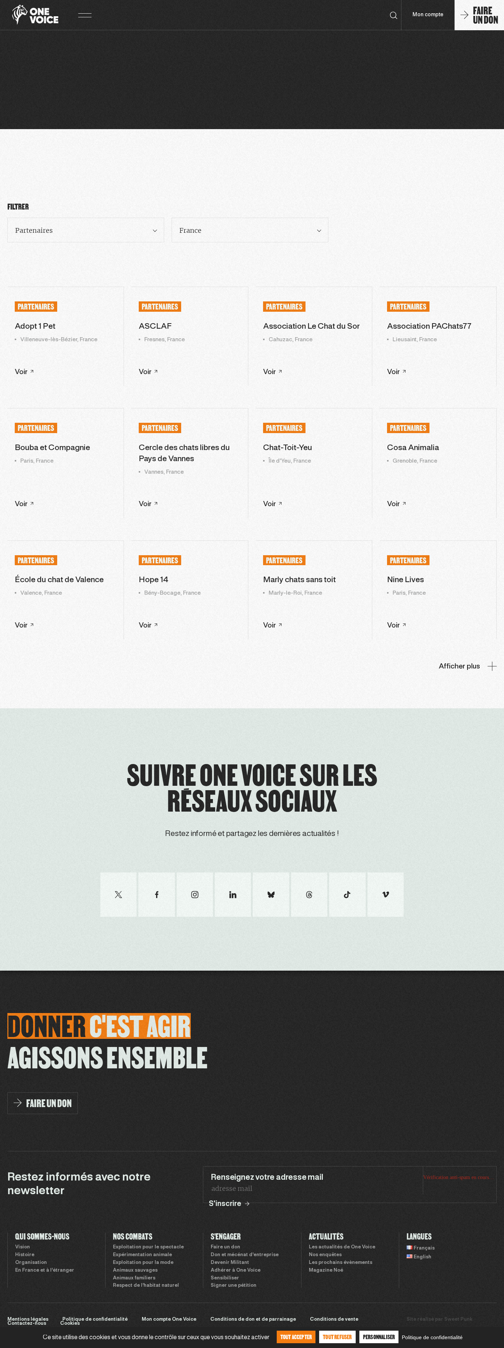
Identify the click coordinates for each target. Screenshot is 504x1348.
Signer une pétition (233, 1285)
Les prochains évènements (340, 1263)
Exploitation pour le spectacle (148, 1247)
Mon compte (427, 15)
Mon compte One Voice (169, 1319)
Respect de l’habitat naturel (146, 1285)
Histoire (24, 1255)
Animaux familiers (134, 1278)
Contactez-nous (26, 1323)
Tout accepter (296, 1337)
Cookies (70, 1323)
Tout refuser (337, 1337)
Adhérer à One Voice (235, 1270)
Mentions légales (27, 1319)
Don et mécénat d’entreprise (245, 1255)
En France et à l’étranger (44, 1270)
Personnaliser (379, 1337)
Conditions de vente (334, 1319)
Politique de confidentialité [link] (432, 1337)
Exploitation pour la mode (143, 1263)
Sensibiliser (225, 1278)
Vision (22, 1247)
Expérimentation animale (142, 1255)
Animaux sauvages (135, 1270)
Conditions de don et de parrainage (253, 1319)
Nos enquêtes (325, 1255)
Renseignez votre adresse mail (267, 1177)
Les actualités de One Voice (342, 1247)
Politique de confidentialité (95, 1319)
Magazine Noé (326, 1270)
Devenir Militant (230, 1263)
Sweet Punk (458, 1319)
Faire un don (225, 1247)
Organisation (31, 1263)
